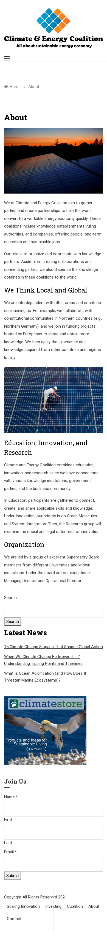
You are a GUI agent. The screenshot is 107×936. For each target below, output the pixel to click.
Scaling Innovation (23, 906)
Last (8, 842)
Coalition (75, 906)
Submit (12, 875)
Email (10, 851)
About (93, 906)
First (8, 819)
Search (10, 597)
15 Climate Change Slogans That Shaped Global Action (53, 646)
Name (11, 797)
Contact (14, 918)
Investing (53, 906)
